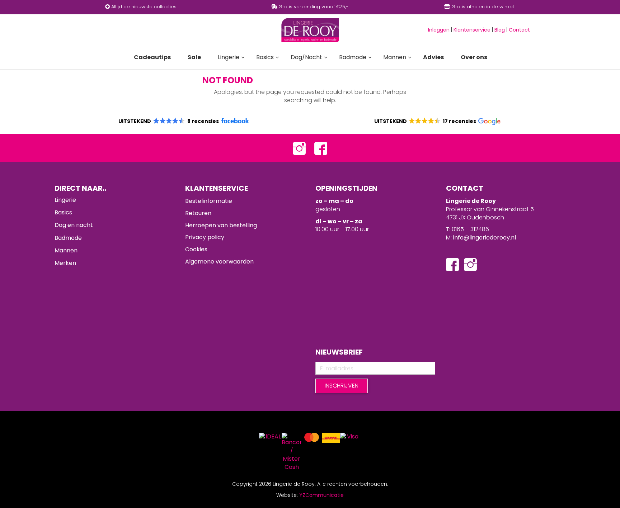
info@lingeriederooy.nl (484, 237)
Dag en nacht (74, 225)
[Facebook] (320, 148)
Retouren (198, 213)
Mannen (66, 250)
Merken (65, 263)
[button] (183, 121)
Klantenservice (472, 29)
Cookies (196, 249)
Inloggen (439, 29)
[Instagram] (299, 148)
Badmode (68, 238)
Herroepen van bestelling (221, 225)
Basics (63, 212)
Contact (519, 29)
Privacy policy (204, 237)
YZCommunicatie (321, 495)
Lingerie (65, 200)
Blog (499, 29)
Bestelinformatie (208, 201)
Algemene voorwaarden (219, 261)
